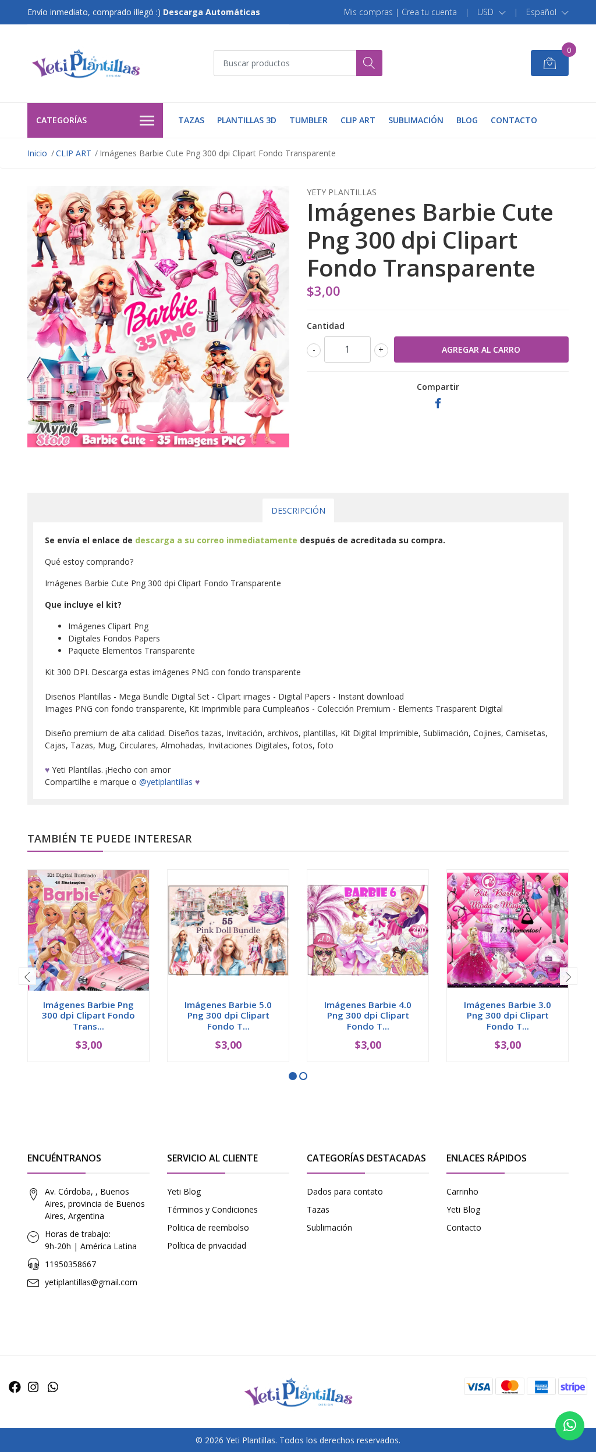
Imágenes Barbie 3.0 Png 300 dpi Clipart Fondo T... (507, 1015)
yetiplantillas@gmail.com (91, 1282)
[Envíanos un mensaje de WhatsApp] (569, 1425)
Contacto (463, 1227)
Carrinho (462, 1191)
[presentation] (27, 976)
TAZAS (191, 120)
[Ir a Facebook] (15, 1387)
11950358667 (70, 1264)
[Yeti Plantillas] (85, 63)
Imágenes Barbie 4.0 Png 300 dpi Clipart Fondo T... (367, 1015)
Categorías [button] (61, 120)
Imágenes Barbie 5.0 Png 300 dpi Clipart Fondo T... (228, 1015)
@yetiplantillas (166, 781)
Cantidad (326, 325)
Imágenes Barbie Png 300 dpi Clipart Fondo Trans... (88, 1015)
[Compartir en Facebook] (438, 403)
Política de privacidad (206, 1245)
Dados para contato (345, 1191)
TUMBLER (308, 120)
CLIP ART (357, 120)
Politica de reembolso (208, 1227)
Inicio (37, 153)
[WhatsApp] (53, 1387)
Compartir (438, 386)
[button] (491, 12)
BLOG (467, 120)
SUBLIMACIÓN (416, 120)
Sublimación (329, 1227)
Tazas (318, 1209)
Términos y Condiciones (212, 1209)
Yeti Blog (184, 1191)
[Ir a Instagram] (33, 1387)
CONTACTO (514, 120)
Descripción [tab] (298, 510)
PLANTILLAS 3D (246, 120)
